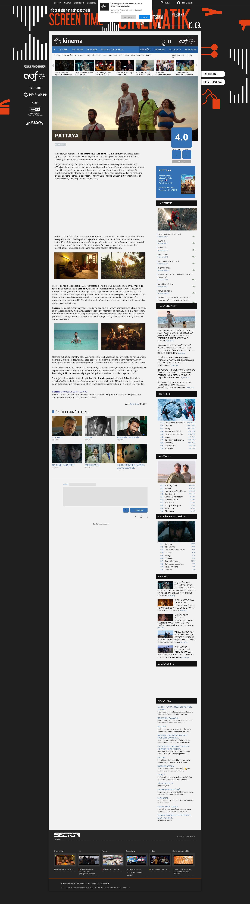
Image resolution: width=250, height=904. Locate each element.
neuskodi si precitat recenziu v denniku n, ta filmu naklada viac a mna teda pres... (175, 721)
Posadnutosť (170, 445)
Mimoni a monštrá (173, 431)
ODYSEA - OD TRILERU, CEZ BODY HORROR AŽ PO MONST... (173, 747)
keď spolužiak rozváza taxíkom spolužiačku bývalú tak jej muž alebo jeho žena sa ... (175, 778)
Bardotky (169, 442)
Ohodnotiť (181, 162)
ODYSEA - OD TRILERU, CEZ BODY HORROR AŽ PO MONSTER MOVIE (174, 298)
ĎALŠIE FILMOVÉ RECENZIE (72, 412)
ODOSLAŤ (139, 510)
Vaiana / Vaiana (171, 566)
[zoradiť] (147, 516)
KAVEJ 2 (161, 241)
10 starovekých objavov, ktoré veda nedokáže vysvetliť (183, 871)
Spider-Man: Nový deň (175, 422)
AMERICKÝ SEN (92, 465)
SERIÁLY (81, 55)
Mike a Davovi (116, 153)
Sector (57, 2)
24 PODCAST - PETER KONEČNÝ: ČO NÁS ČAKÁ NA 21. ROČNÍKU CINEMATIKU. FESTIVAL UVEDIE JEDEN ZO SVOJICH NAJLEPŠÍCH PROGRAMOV (176, 373)
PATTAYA (165, 170)
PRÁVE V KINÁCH (144, 55)
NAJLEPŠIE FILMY (93, 55)
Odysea (168, 425)
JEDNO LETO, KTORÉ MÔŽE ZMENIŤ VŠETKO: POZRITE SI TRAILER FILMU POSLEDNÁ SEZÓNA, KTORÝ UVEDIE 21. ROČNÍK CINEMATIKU (176, 349)
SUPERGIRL (163, 798)
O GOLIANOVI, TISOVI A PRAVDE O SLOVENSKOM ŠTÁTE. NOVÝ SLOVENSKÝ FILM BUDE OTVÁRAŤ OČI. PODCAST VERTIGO (176, 605)
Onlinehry (91, 2)
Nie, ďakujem (128, 17)
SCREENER (190, 49)
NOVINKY (63, 49)
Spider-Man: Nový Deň (175, 549)
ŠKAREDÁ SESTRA (166, 766)
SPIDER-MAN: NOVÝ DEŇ (169, 234)
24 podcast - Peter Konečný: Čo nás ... (103, 73)
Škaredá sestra (171, 561)
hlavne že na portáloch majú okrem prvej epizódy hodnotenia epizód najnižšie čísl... (174, 741)
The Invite (169, 502)
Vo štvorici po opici (104, 378)
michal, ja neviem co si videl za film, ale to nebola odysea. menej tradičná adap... (174, 761)
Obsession (169, 511)
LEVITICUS (163, 254)
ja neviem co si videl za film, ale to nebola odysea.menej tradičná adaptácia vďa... (174, 752)
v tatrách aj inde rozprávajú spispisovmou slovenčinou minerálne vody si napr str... (174, 810)
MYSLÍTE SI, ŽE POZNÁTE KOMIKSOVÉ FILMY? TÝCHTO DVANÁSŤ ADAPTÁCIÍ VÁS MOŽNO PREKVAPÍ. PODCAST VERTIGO (176, 620)
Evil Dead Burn (171, 499)
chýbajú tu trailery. (165, 820)
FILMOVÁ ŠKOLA (68, 55)
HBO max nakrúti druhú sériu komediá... (185, 73)
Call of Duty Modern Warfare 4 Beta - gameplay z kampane (87, 871)
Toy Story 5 (170, 494)
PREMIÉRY (160, 49)
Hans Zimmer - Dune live (159, 869)
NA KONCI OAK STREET (63, 465)
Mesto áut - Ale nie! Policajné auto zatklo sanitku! (134, 872)
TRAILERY (92, 49)
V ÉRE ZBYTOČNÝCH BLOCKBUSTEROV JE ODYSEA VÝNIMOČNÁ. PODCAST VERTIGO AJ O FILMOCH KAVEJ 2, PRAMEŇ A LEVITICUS (176, 637)
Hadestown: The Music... (175, 491)
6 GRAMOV (57, 437)
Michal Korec (134, 404)
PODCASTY (175, 49)
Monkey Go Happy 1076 (64, 869)
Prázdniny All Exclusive (64, 373)
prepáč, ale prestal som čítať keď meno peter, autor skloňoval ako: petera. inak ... (175, 793)
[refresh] (141, 516)
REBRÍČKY (145, 49)
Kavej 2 (168, 428)
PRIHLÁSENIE (187, 3)
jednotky (82, 288)
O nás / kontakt (103, 884)
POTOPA (162, 726)
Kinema (67, 2)
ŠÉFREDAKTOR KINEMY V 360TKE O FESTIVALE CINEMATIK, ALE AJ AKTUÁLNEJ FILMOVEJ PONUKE (174, 385)
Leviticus (169, 552)
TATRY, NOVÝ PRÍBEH (168, 806)
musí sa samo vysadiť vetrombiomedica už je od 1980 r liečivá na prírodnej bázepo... (175, 713)
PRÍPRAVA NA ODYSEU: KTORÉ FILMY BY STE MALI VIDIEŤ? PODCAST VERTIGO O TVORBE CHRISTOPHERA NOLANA (176, 651)
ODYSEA (161, 757)
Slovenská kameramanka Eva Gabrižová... (163, 74)
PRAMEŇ (162, 247)
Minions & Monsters (174, 496)
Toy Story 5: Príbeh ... (174, 439)
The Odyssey (171, 485)
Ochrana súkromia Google (86, 884)
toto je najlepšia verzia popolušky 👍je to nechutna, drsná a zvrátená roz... (174, 769)
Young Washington (173, 505)
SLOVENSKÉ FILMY (127, 55)
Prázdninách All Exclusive (93, 153)
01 (135, 517)
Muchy (167, 555)
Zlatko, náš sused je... (174, 564)
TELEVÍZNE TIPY (110, 55)
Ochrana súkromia (68, 884)
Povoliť (144, 17)
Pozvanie (169, 448)
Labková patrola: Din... (174, 434)
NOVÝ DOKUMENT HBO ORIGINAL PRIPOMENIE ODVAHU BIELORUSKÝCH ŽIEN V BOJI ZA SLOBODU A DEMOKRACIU (176, 361)
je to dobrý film (163, 785)
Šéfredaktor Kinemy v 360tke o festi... (124, 73)
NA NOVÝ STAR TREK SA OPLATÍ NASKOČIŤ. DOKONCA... (172, 736)
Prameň (168, 569)
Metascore (176, 149)
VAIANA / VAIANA (165, 284)
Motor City (169, 508)
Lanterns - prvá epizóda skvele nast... (64, 73)
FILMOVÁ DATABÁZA (112, 49)
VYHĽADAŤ (175, 55)
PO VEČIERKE (164, 268)
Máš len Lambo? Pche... (111, 869)
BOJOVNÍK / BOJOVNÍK (128, 437)
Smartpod (79, 2)
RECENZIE (77, 49)
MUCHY (88, 437)
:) (125, 510)
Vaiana (167, 437)
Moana (168, 488)
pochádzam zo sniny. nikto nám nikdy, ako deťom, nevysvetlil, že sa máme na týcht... (174, 730)
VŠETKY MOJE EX (165, 783)
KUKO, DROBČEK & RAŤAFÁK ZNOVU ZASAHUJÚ (131, 466)
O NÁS (189, 55)
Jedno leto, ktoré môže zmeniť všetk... (144, 73)
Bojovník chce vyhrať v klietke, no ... (84, 73)
